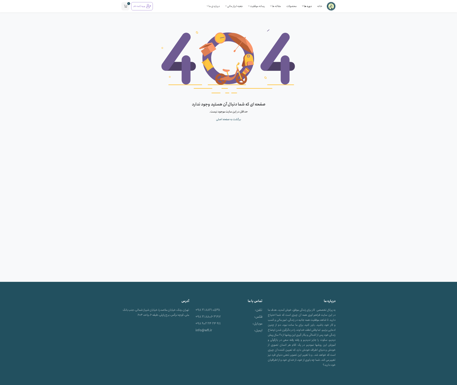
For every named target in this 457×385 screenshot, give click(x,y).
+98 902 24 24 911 (208, 323)
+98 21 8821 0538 (207, 310)
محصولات (291, 6)
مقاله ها (276, 6)
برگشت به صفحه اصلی (228, 119)
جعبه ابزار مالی (235, 6)
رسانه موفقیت (257, 6)
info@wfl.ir (203, 330)
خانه (319, 6)
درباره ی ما (214, 6)
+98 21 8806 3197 (208, 316)
